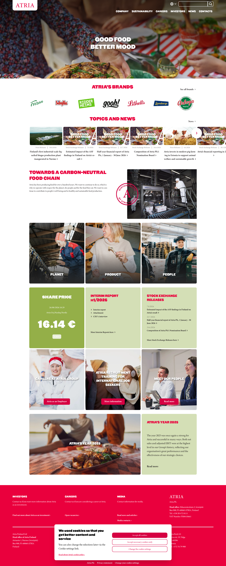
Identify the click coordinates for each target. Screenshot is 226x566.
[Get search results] (210, 4)
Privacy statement (104, 562)
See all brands (187, 89)
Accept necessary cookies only (139, 541)
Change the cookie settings (140, 549)
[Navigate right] (196, 133)
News (191, 121)
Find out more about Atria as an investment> (31, 515)
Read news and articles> (127, 515)
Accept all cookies (139, 535)
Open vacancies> (72, 515)
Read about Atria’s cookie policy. (72, 554)
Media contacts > (124, 520)
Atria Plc (90, 562)
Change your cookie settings (127, 562)
